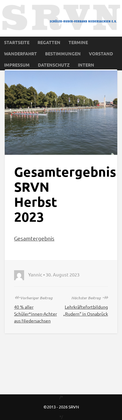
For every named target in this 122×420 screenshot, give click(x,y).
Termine (78, 42)
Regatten (49, 42)
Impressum (17, 65)
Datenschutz (54, 65)
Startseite (16, 42)
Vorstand (101, 53)
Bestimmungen (63, 53)
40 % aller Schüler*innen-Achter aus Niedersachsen (35, 313)
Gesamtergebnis (34, 238)
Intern (86, 65)
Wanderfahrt (20, 53)
